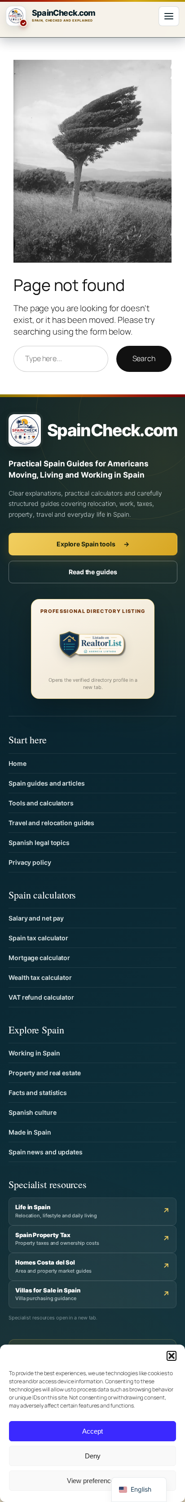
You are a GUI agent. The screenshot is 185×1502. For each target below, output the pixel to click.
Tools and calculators (41, 803)
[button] (171, 1355)
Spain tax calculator (38, 938)
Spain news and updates (46, 1152)
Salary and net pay (36, 918)
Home (17, 763)
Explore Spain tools (93, 544)
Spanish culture (33, 1112)
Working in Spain (34, 1053)
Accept (92, 1431)
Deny (93, 1456)
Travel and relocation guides (51, 823)
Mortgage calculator (39, 957)
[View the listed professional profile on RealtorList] (93, 646)
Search (143, 358)
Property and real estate (45, 1073)
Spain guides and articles (47, 783)
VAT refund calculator (41, 997)
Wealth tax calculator (40, 977)
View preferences (92, 1480)
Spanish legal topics (39, 842)
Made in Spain (30, 1132)
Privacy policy (30, 862)
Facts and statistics (38, 1092)
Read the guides (93, 572)
